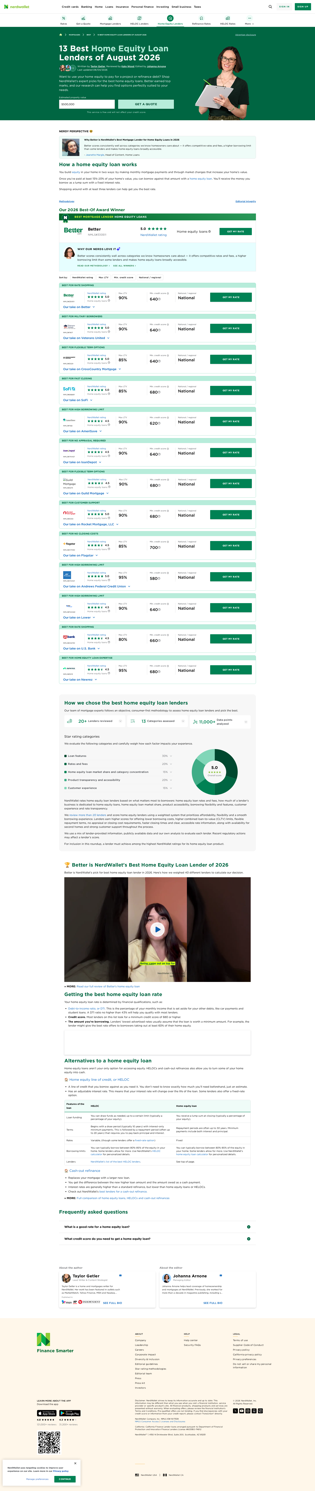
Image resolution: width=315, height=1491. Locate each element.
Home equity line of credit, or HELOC (99, 1080)
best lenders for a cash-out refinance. (123, 1191)
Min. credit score (123, 277)
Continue (65, 1479)
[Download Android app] (70, 1413)
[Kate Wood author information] (68, 68)
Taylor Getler (98, 66)
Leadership (141, 1345)
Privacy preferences (244, 1359)
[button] (157, 929)
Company (140, 1340)
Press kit (140, 1383)
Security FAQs (192, 1345)
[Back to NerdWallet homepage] (60, 34)
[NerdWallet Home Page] (16, 6)
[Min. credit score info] (168, 294)
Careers (139, 1349)
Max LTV (104, 277)
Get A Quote (146, 104)
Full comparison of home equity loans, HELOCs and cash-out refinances (123, 1198)
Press (138, 1378)
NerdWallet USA (149, 1475)
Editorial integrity (246, 201)
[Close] (75, 1463)
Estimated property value (72, 97)
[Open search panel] (270, 6)
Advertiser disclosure (245, 35)
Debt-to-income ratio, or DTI (86, 1008)
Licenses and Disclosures (173, 1421)
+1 (73, 68)
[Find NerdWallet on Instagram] (247, 1410)
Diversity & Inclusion (147, 1359)
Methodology (66, 201)
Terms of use (240, 1340)
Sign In (284, 6)
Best (89, 35)
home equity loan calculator (192, 1154)
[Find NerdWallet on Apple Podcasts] (254, 1410)
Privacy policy (241, 1349)
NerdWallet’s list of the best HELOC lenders (115, 1161)
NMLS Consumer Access (147, 1421)
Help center (191, 1340)
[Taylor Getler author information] (62, 68)
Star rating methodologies (150, 1368)
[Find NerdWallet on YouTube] (241, 1410)
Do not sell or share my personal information (252, 1366)
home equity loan (201, 178)
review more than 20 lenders (87, 815)
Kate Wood (127, 66)
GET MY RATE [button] (235, 231)
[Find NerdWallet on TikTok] (260, 1410)
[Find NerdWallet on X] (235, 1410)
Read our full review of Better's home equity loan (108, 986)
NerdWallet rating (153, 235)
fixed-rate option (144, 1140)
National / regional (150, 277)
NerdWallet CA (176, 1475)
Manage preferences (37, 1479)
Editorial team (143, 1373)
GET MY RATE (231, 297)
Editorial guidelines (146, 1364)
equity (76, 172)
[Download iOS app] (47, 1413)
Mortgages (74, 35)
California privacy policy (247, 1354)
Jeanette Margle (95, 155)
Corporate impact (145, 1354)
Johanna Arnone (156, 66)
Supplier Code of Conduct (248, 1345)
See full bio (112, 1303)
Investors (140, 1387)
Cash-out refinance (84, 1171)
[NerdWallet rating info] (209, 231)
